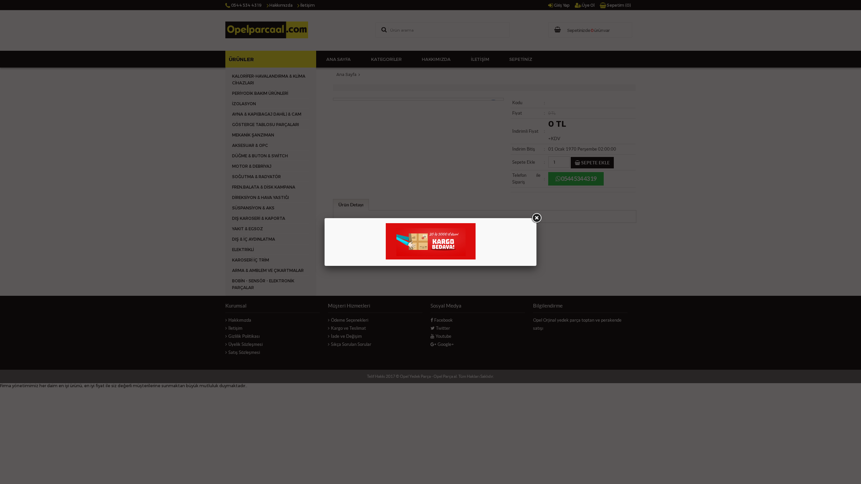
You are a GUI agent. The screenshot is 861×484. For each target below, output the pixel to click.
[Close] (536, 218)
